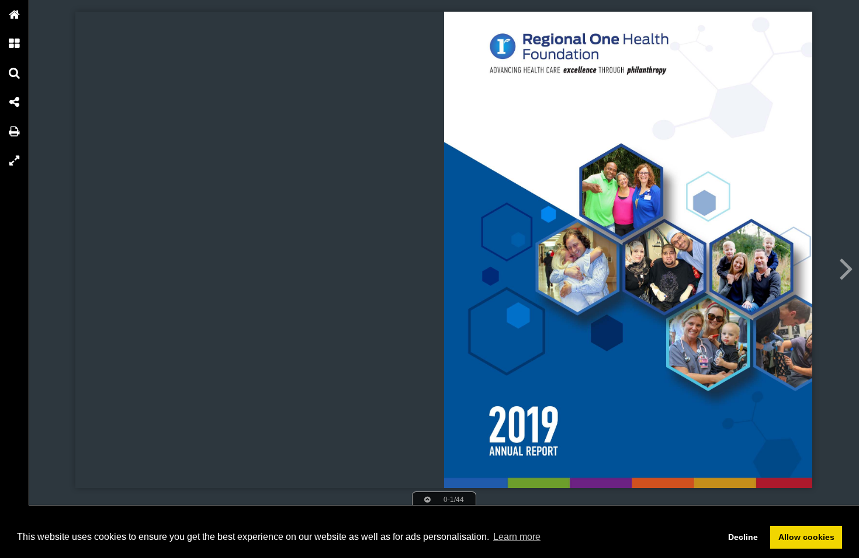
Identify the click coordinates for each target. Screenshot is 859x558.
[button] (14, 14)
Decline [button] (743, 537)
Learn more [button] (517, 537)
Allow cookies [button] (806, 537)
